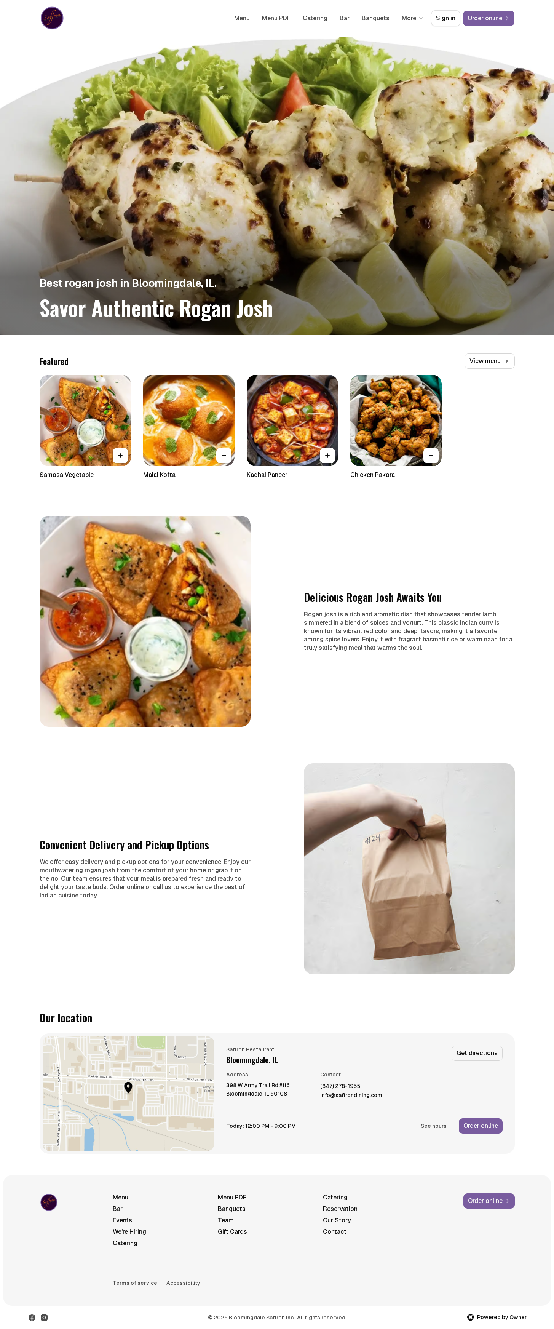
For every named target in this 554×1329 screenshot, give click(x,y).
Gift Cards (232, 1232)
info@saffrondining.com (351, 1095)
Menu (242, 18)
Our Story (337, 1220)
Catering (315, 18)
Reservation (340, 1209)
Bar (345, 18)
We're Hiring (129, 1232)
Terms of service (135, 1282)
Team (226, 1220)
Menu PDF (276, 18)
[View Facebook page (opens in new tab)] (32, 1317)
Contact (334, 1232)
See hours (434, 1126)
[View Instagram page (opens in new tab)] (44, 1317)
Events (122, 1220)
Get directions (477, 1053)
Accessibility (183, 1282)
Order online (480, 1126)
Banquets (376, 18)
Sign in (445, 18)
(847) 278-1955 (340, 1086)
